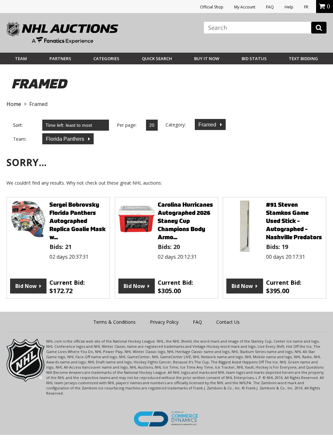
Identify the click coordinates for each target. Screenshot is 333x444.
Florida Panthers (66, 139)
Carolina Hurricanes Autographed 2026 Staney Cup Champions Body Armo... (185, 221)
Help (289, 7)
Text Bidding (303, 58)
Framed (208, 124)
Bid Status (254, 58)
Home (14, 104)
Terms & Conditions (114, 322)
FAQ (270, 7)
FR (306, 7)
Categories (106, 58)
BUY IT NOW (206, 58)
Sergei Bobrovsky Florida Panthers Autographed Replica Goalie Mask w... (77, 221)
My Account (244, 7)
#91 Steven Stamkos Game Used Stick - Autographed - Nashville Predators (294, 221)
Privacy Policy (164, 322)
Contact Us (228, 322)
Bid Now (26, 286)
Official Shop (211, 7)
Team (21, 58)
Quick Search (157, 58)
